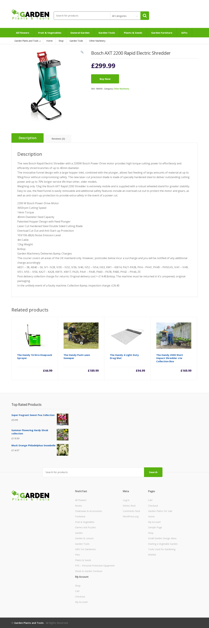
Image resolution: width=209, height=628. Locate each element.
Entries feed (129, 505)
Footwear (80, 516)
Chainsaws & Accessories (88, 511)
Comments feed (131, 511)
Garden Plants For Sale (160, 511)
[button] (82, 52)
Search (153, 472)
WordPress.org (130, 516)
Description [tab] (27, 138)
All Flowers (22, 32)
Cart (150, 500)
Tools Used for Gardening (161, 549)
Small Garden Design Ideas (162, 538)
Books (78, 505)
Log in (126, 500)
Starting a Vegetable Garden (163, 543)
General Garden (79, 32)
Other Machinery (121, 88)
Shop (61, 40)
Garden (79, 532)
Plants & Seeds (133, 32)
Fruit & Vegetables (49, 32)
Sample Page (155, 527)
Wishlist (152, 554)
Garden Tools (106, 32)
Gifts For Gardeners (85, 549)
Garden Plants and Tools (26, 40)
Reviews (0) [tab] (58, 138)
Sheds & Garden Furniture (88, 571)
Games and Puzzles (85, 527)
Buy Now (105, 78)
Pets (77, 554)
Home (49, 40)
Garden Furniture (161, 32)
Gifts (184, 32)
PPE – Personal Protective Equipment (95, 565)
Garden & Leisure (84, 538)
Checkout (153, 505)
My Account (154, 522)
